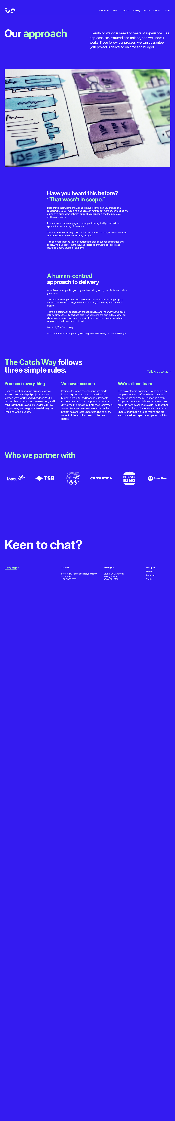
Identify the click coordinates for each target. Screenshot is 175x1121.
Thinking (136, 10)
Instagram (150, 567)
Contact (167, 10)
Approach (125, 10)
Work (115, 10)
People (147, 10)
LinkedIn (150, 571)
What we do (104, 10)
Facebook (151, 575)
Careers (156, 10)
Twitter (149, 579)
